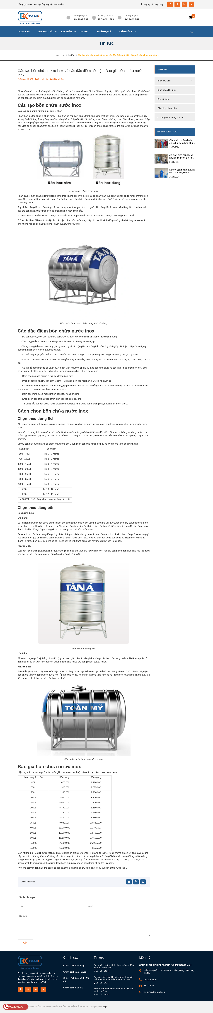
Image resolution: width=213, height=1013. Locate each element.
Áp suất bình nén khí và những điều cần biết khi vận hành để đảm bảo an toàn (181, 156)
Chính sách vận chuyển (75, 972)
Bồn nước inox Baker (29, 852)
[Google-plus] (136, 881)
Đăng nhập (158, 4)
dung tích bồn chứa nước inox (46, 424)
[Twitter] (143, 881)
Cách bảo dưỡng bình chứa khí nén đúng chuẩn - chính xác (182, 141)
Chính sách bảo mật (73, 987)
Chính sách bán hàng (74, 965)
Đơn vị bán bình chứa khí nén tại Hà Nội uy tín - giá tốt (182, 171)
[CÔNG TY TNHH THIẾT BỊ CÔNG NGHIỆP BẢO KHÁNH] (30, 17)
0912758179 (150, 979)
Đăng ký (146, 4)
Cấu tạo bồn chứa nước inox (33, 111)
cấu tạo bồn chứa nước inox (101, 772)
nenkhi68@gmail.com (154, 992)
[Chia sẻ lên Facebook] (129, 881)
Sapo (105, 1007)
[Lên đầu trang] (183, 1008)
